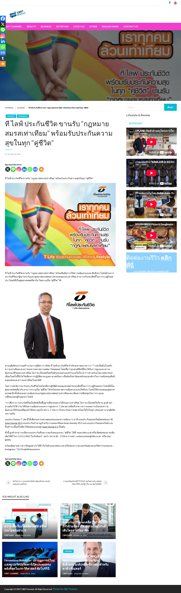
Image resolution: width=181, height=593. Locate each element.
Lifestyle (79, 26)
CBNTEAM (9, 535)
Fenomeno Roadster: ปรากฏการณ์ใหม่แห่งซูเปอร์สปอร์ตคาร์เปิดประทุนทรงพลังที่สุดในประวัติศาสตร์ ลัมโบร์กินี (29, 564)
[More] (41, 169)
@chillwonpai (135, 123)
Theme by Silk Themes (64, 588)
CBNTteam (68, 573)
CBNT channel (13, 26)
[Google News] (35, 169)
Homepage (9, 108)
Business (46, 26)
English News (110, 26)
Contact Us (130, 26)
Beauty (31, 26)
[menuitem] (13, 26)
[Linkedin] (24, 169)
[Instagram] (18, 169)
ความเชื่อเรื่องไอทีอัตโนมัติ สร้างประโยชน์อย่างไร (25, 528)
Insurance (23, 116)
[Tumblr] (3, 58)
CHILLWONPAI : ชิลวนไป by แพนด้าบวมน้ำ (151, 271)
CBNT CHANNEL (11, 573)
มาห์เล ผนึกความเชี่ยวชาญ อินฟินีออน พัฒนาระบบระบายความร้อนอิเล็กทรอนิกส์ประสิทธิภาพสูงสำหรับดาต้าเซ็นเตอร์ (87, 562)
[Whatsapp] (29, 169)
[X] (7, 169)
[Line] (13, 169)
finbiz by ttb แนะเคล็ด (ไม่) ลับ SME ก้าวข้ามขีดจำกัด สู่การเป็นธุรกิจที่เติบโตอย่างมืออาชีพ (85, 526)
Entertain (62, 26)
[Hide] (1, 69)
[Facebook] (3, 18)
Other (93, 26)
